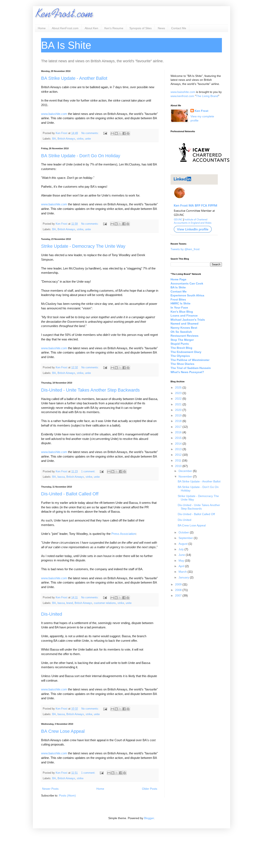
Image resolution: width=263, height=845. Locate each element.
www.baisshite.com (54, 114)
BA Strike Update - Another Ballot (74, 78)
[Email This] (112, 133)
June (182, 554)
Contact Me (178, 28)
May (182, 560)
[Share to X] (120, 133)
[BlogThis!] (116, 133)
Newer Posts (50, 788)
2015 (178, 437)
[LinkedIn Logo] (194, 234)
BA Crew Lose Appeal (63, 731)
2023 (178, 393)
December (186, 471)
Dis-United (51, 614)
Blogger (149, 818)
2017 (178, 426)
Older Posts (149, 788)
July (182, 549)
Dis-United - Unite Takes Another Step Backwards (90, 390)
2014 (178, 443)
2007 (178, 595)
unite (88, 138)
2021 (178, 404)
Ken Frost (201, 110)
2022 (178, 398)
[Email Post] (105, 133)
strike (80, 138)
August (183, 543)
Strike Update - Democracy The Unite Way (83, 246)
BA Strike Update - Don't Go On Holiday (80, 155)
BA (54, 138)
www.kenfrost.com (182, 96)
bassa (61, 476)
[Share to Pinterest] (128, 133)
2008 (178, 590)
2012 (178, 454)
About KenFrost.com (65, 28)
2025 (178, 387)
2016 (178, 432)
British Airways (66, 138)
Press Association (123, 533)
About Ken (91, 28)
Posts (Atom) (67, 795)
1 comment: (88, 471)
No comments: (90, 133)
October (184, 532)
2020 (178, 410)
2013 (178, 449)
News (161, 28)
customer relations (105, 603)
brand (69, 603)
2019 (178, 415)
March (183, 571)
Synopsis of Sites (140, 28)
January (184, 577)
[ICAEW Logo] (204, 169)
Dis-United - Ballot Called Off (69, 493)
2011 (178, 460)
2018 (178, 421)
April (182, 566)
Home (42, 28)
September (186, 538)
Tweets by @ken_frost (185, 249)
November (186, 476)
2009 (178, 584)
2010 (178, 466)
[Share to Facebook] (124, 133)
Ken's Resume (113, 28)
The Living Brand (207, 96)
